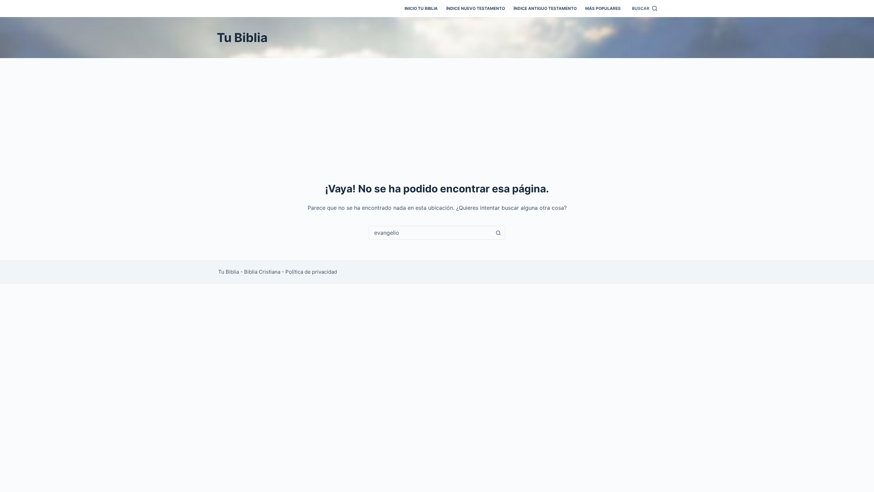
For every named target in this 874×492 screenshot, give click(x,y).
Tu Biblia (242, 37)
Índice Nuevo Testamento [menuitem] (475, 8)
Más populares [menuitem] (603, 8)
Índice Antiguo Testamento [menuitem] (545, 8)
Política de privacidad (311, 272)
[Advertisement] (437, 109)
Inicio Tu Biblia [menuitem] (421, 8)
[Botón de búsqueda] (498, 233)
